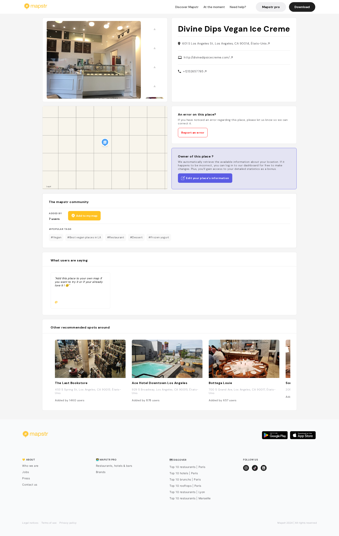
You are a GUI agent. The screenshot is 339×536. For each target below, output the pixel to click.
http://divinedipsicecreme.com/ (207, 57)
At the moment (214, 7)
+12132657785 (193, 71)
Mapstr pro (271, 7)
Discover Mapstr (187, 7)
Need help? (238, 7)
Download (302, 7)
